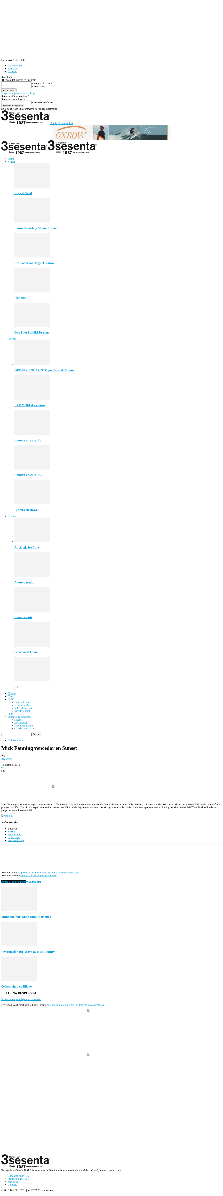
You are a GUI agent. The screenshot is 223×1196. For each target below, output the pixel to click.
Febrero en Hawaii (26, 509)
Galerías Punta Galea (25, 728)
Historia (18, 719)
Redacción (6, 758)
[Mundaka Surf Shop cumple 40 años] (19, 910)
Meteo (11, 696)
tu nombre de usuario (42, 83)
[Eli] (32, 680)
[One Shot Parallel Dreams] (32, 326)
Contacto (12, 71)
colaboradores (15, 65)
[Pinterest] (30, 775)
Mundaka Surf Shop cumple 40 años (26, 916)
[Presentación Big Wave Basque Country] (19, 945)
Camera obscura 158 (28, 440)
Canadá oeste (23, 617)
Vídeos (11, 161)
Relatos (12, 516)
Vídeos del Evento (23, 725)
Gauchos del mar (25, 652)
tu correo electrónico (42, 102)
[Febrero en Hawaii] (32, 503)
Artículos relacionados (13, 881)
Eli (16, 687)
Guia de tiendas (22, 702)
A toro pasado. (24, 582)
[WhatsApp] (42, 775)
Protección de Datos (18, 1178)
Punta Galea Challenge (20, 716)
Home (11, 158)
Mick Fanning (15, 834)
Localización (21, 722)
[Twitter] (18, 775)
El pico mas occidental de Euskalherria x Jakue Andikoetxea (49, 872)
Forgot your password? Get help (18, 93)
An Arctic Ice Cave (26, 547)
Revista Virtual (22, 711)
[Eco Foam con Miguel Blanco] (32, 256)
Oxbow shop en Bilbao (16, 986)
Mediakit (12, 68)
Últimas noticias (16, 740)
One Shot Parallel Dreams (31, 332)
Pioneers (20, 297)
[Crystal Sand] (32, 186)
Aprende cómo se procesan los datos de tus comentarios (75, 1005)
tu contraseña (38, 86)
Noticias (12, 693)
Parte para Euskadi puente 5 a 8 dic (38, 875)
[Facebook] (6, 775)
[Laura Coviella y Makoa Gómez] (32, 221)
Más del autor (33, 881)
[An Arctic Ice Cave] (32, 541)
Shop (10, 713)
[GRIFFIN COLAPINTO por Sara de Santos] (32, 364)
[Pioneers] (32, 291)
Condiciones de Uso (18, 1175)
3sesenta (12, 831)
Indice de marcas (23, 708)
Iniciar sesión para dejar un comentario (21, 999)
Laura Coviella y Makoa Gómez (36, 228)
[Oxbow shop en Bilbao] (19, 980)
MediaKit (13, 1181)
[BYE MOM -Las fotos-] (32, 399)
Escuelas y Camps (23, 705)
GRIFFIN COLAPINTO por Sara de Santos (44, 370)
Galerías (12, 338)
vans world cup (16, 840)
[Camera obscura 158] (32, 433)
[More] (53, 775)
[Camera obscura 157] (32, 468)
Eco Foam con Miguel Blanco (34, 263)
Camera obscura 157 (28, 475)
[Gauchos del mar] (32, 645)
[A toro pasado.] (32, 576)
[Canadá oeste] (32, 610)
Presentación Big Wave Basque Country (28, 951)
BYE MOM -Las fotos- (29, 405)
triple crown (14, 837)
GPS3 (11, 699)
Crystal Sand (23, 193)
